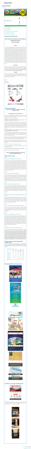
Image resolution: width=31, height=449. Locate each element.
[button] (3, 3)
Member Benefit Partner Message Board (9, 32)
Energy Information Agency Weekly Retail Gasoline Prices (11, 31)
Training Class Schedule (8, 28)
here (26, 8)
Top (25, 154)
